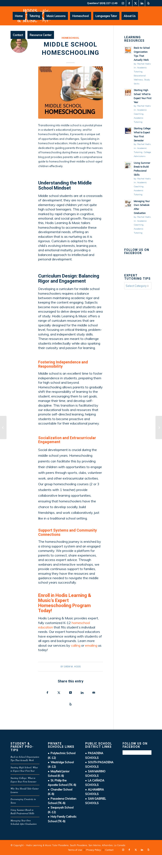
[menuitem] (19, 15)
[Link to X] (135, 3)
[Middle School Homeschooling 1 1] (70, 92)
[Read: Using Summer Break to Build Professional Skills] (128, 165)
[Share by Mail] (94, 693)
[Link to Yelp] (148, 3)
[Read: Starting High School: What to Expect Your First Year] (128, 92)
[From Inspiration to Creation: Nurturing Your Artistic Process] (3, 427)
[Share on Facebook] (47, 693)
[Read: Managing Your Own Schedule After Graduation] (128, 203)
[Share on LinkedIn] (82, 693)
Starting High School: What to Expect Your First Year (24, 769)
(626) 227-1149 (108, 3)
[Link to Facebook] (129, 3)
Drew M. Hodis (72, 666)
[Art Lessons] (158, 427)
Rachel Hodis (144, 63)
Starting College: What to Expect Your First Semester (23, 779)
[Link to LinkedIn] (142, 3)
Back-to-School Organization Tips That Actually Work (25, 758)
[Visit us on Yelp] (70, 705)
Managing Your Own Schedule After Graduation (24, 822)
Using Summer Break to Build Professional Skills (22, 811)
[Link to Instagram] (123, 3)
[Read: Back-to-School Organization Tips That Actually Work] (128, 50)
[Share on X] (59, 693)
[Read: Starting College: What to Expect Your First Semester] (128, 131)
